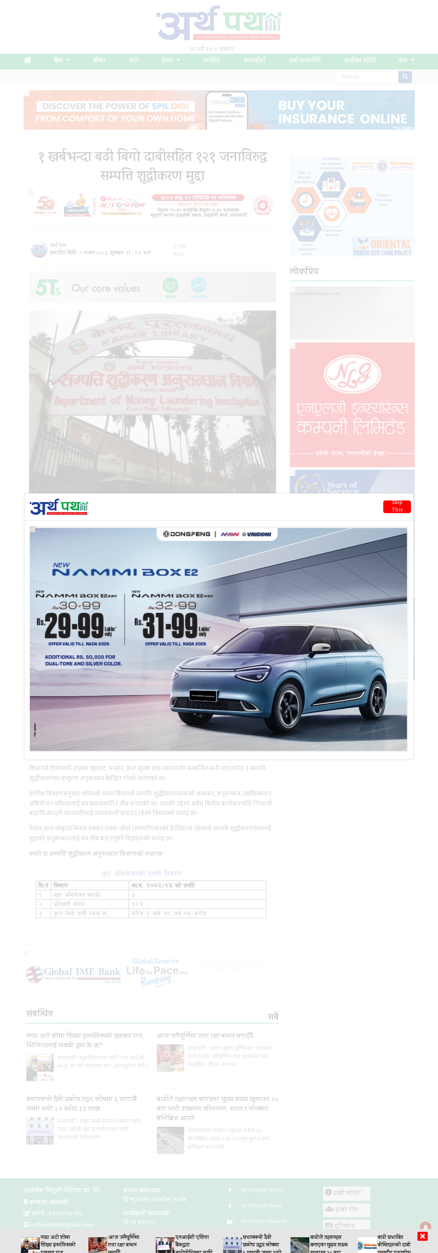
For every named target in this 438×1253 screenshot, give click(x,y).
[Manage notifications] (425, 1227)
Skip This (397, 506)
